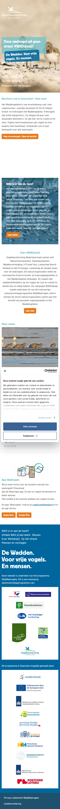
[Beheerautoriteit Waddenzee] (30, 755)
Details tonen (44, 417)
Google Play (24, 515)
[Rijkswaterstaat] (30, 770)
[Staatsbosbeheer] (30, 605)
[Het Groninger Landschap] (30, 616)
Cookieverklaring (12, 803)
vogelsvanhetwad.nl (42, 504)
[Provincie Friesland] (30, 724)
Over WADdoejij (12, 76)
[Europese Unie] (30, 687)
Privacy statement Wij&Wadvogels (21, 798)
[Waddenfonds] (30, 677)
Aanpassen (28, 435)
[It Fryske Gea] (19, 632)
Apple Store (8, 515)
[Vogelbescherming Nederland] (30, 651)
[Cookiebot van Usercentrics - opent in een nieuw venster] (44, 371)
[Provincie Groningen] (30, 734)
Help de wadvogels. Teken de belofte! (20, 136)
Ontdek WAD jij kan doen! (19, 67)
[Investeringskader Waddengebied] (30, 714)
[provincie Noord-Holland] (30, 744)
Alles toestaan (30, 426)
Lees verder (13, 235)
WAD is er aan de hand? (18, 62)
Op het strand (11, 81)
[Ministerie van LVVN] (30, 701)
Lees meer (30, 310)
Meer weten (8, 324)
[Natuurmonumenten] (38, 594)
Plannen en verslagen (16, 85)
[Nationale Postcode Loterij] (30, 781)
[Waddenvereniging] (14, 594)
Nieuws (6, 71)
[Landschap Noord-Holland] (43, 632)
